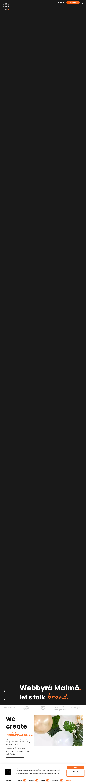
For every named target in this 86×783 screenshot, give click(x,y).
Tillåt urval (75, 771)
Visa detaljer (68, 780)
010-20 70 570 (61, 2)
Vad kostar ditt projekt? (15, 759)
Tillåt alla (75, 767)
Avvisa (75, 774)
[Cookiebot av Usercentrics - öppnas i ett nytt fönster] (8, 780)
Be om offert (73, 2)
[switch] (37, 780)
